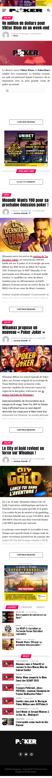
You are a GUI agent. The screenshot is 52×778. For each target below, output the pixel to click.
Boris (15, 36)
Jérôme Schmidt (20, 213)
